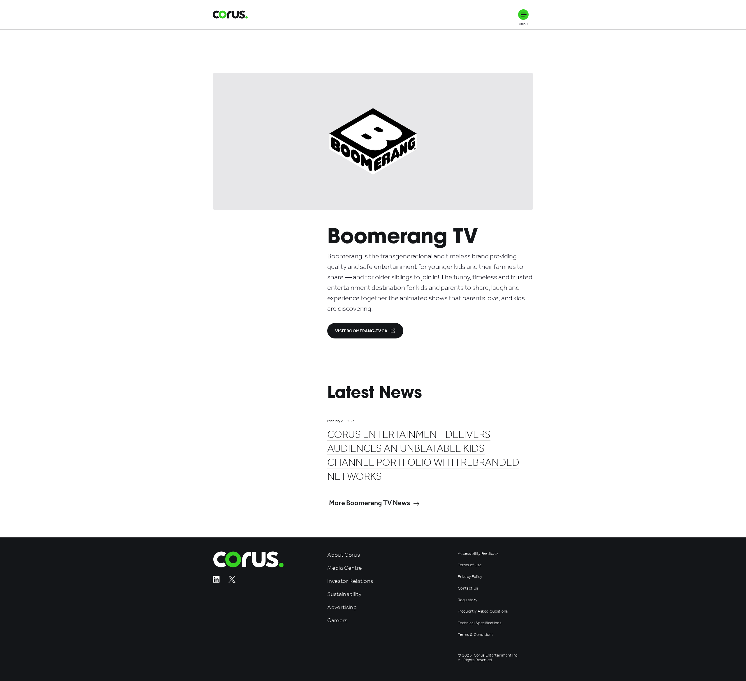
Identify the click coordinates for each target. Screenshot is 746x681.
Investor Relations (350, 581)
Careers (337, 620)
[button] (523, 15)
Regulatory (467, 600)
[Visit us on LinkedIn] (216, 581)
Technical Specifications (479, 623)
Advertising (342, 607)
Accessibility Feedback (478, 553)
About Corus (343, 554)
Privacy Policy (470, 576)
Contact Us (468, 588)
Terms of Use (469, 565)
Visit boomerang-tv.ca (361, 331)
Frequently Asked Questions (483, 611)
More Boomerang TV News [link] (369, 503)
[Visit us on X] (231, 581)
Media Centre (344, 567)
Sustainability (344, 594)
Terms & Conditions (475, 634)
